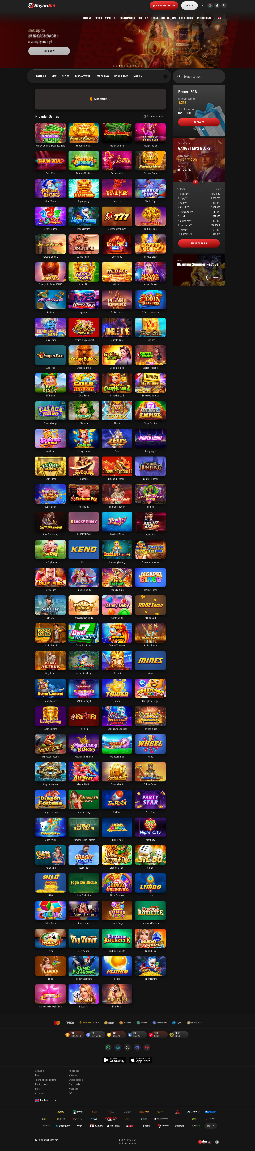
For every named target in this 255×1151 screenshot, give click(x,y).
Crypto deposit (76, 1079)
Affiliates (73, 1075)
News (38, 1075)
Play (50, 140)
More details (199, 129)
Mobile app (74, 1070)
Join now (49, 50)
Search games (192, 76)
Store (38, 1088)
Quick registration (164, 5)
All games (40, 1093)
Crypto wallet (75, 1084)
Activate (199, 122)
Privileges (73, 1088)
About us (39, 1070)
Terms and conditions (45, 1079)
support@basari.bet (48, 1139)
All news (213, 277)
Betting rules (41, 1084)
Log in (189, 5)
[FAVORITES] (165, 76)
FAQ (70, 1093)
